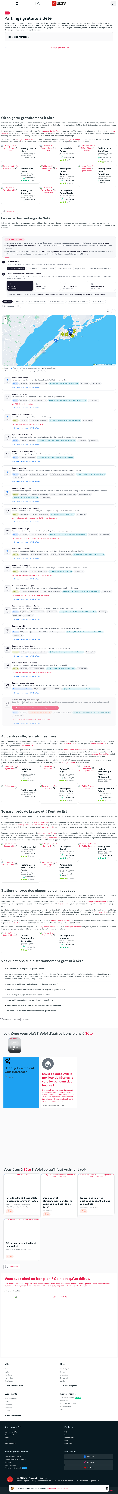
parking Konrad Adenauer (96, 902)
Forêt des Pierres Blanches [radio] (99, 269)
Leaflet (97, 364)
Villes (7, 1364)
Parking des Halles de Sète (66, 790)
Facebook (90, 1456)
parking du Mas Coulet (52, 131)
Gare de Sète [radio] (32, 269)
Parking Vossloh (29, 790)
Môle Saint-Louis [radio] (65, 269)
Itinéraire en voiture (21, 388)
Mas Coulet (13, 923)
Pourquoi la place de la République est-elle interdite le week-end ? (35, 1005)
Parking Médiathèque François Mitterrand (104, 773)
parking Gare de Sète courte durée (31, 825)
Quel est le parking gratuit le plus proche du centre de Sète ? (32, 984)
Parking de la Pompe (65, 149)
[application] (59, 340)
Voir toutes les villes (15, 1386)
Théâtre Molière (27, 746)
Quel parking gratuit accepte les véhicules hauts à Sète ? (31, 1000)
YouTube (90, 1468)
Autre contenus (68, 1394)
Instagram (90, 1462)
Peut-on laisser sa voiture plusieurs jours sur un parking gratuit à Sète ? (37, 989)
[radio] (20, 286)
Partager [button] (17, 1019)
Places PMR (57, 302)
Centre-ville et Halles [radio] (16, 269)
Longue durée (13, 306)
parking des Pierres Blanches (26, 140)
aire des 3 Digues (63, 904)
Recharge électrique (79, 302)
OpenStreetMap (107, 364)
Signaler (26, 1019)
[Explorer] (18, 3)
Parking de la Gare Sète (104, 149)
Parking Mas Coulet (27, 170)
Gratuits (19, 302)
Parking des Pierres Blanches (65, 171)
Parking (10, 1077)
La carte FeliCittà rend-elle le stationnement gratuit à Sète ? (32, 1011)
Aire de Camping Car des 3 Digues (27, 938)
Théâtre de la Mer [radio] (48, 269)
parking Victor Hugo (98, 743)
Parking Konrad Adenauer (66, 936)
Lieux (62, 1364)
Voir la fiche (35, 388)
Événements (11, 1394)
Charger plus (11, 211)
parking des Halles (68, 762)
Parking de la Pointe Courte (66, 191)
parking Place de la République (76, 750)
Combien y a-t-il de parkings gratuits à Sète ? (26, 969)
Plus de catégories (70, 1386)
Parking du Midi (28, 847)
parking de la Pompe (72, 140)
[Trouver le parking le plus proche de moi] (108, 311)
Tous (7, 302)
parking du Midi (48, 827)
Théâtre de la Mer (100, 912)
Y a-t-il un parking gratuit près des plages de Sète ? (28, 995)
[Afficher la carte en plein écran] (113, 311)
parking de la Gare (41, 822)
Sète (7, 13)
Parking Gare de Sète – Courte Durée (29, 868)
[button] (109, 37)
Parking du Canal (26, 770)
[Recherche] (42, 3)
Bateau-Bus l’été (38, 302)
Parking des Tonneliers (26, 191)
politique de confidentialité (57, 1488)
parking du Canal (69, 743)
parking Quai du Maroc (101, 754)
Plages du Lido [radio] (80, 269)
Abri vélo (99, 302)
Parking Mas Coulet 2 (104, 847)
